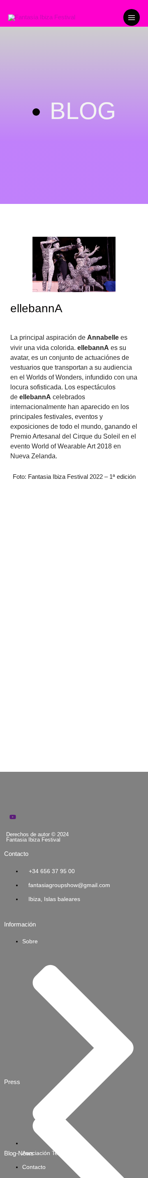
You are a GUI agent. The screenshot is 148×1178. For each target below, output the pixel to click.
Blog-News (19, 1153)
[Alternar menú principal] (131, 17)
